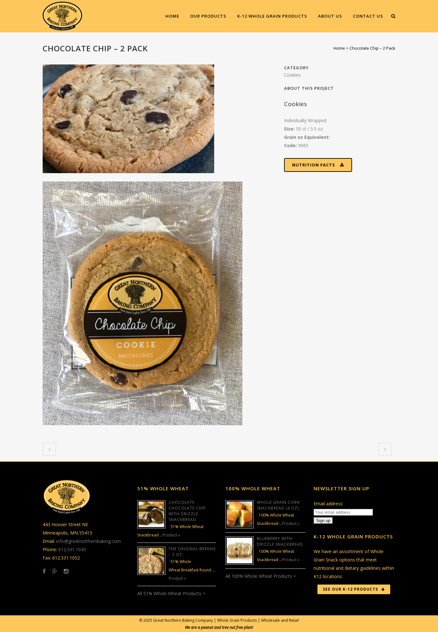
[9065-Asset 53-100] (128, 177)
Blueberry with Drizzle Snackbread (280, 541)
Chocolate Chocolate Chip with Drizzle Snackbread (187, 511)
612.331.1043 (72, 549)
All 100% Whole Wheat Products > (260, 576)
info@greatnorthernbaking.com (88, 541)
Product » (171, 535)
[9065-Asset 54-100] (142, 429)
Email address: (328, 504)
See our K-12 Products (350, 589)
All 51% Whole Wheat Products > (171, 593)
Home (339, 48)
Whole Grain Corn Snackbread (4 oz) (278, 505)
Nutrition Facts (313, 165)
